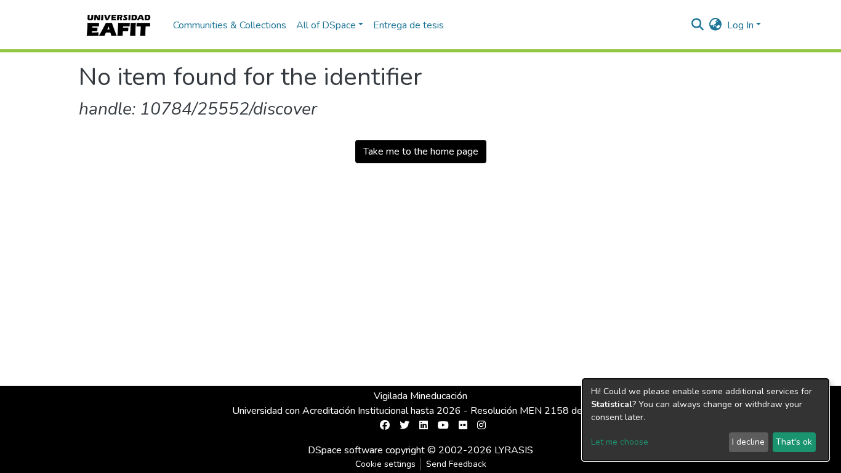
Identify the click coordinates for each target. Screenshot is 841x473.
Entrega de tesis (408, 25)
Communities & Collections (229, 25)
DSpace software (345, 450)
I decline (748, 442)
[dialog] (705, 420)
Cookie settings (385, 464)
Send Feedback (456, 464)
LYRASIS (513, 450)
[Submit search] (698, 25)
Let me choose (619, 442)
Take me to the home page (420, 151)
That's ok (794, 442)
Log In (740, 25)
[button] (715, 25)
